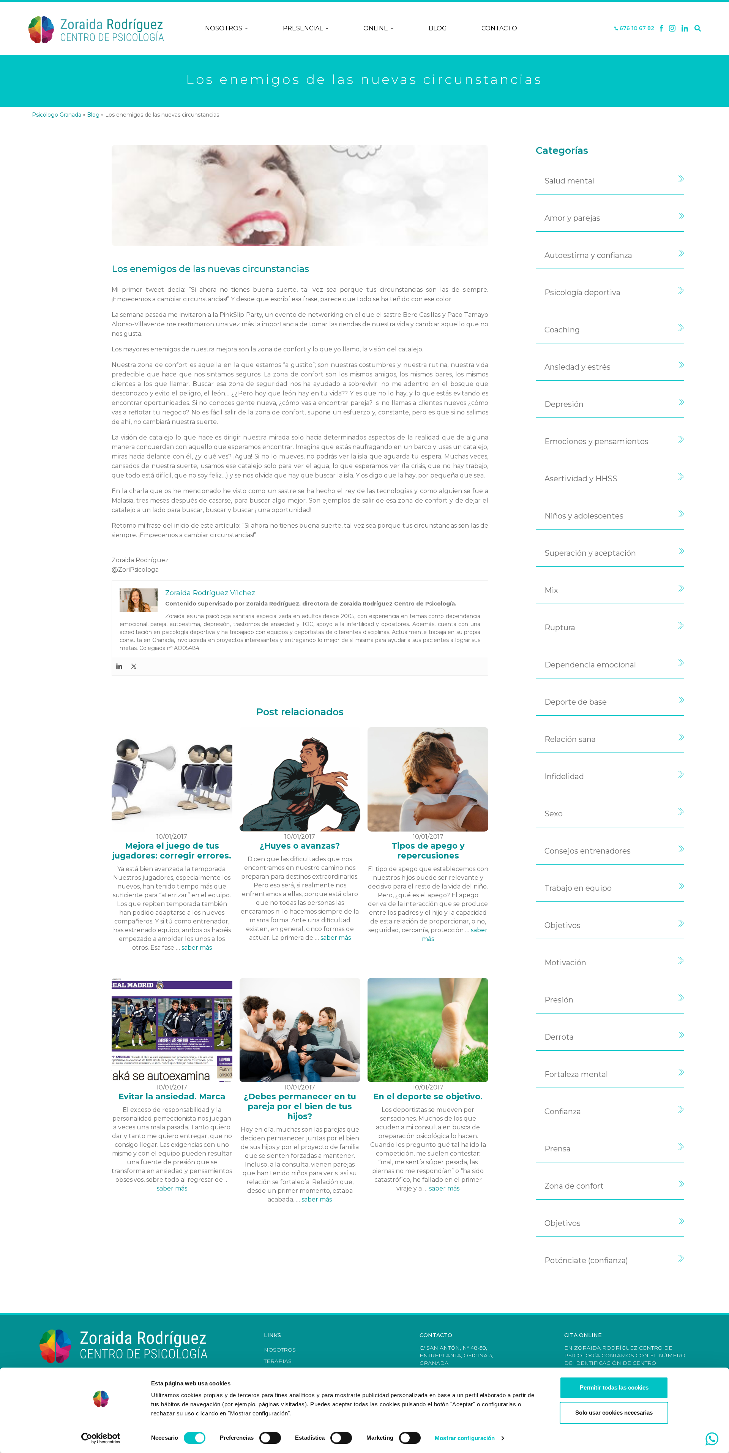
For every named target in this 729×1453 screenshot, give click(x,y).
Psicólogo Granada (56, 114)
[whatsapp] (711, 1438)
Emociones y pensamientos (596, 441)
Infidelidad (564, 776)
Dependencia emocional (590, 664)
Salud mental (569, 180)
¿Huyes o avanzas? (300, 846)
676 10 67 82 (636, 28)
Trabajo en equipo (578, 888)
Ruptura (559, 627)
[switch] (270, 1438)
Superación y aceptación (590, 553)
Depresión (564, 404)
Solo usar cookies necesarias (614, 1412)
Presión (558, 999)
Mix (551, 590)
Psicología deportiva (582, 292)
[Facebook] (661, 28)
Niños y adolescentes (583, 515)
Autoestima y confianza (588, 255)
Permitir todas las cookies (614, 1387)
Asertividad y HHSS (580, 478)
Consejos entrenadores (587, 850)
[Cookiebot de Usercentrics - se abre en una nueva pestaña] (101, 1438)
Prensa (557, 1148)
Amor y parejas (572, 218)
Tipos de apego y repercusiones (428, 850)
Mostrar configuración (465, 1438)
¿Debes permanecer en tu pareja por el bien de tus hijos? (300, 1106)
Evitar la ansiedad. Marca (171, 1096)
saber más (196, 947)
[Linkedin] (685, 28)
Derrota (559, 1037)
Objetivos (562, 925)
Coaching (562, 329)
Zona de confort (574, 1186)
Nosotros (223, 28)
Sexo (553, 813)
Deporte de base (575, 702)
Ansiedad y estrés (577, 367)
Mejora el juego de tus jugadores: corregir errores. (171, 850)
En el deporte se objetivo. (428, 1096)
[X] (672, 28)
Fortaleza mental (576, 1074)
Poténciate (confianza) (586, 1260)
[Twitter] (133, 666)
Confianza (562, 1111)
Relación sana (570, 739)
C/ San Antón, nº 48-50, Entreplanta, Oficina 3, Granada (456, 1355)
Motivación (565, 962)
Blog (438, 28)
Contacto (499, 28)
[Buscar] (697, 28)
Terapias (278, 1361)
